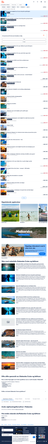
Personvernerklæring (26, 432)
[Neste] (46, 213)
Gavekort (36, 435)
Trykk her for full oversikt (19, 409)
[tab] (8, 399)
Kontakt (24, 429)
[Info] (14, 9)
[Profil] (45, 1)
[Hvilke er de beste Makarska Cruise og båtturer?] (45, 391)
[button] (24, 14)
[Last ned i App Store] (18, 433)
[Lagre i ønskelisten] (5, 12)
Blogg (35, 432)
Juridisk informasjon (26, 430)
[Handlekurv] (37, 1)
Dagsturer (4, 382)
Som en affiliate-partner (42, 432)
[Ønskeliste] (33, 1)
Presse (36, 433)
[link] (24, 14)
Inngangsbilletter (5, 384)
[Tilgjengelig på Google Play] (18, 430)
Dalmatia (9, 424)
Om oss (36, 429)
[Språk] (41, 2)
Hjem (2, 424)
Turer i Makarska (23, 424)
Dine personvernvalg (26, 433)
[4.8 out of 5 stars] (4, 419)
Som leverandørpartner (42, 429)
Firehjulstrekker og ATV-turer (7, 383)
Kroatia (5, 424)
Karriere (36, 430)
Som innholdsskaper (41, 430)
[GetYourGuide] (3, 2)
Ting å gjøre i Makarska (16, 424)
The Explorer (36, 437)
